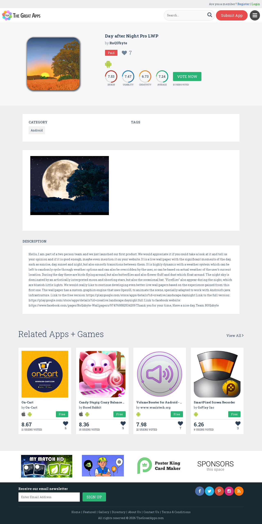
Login (256, 4)
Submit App (232, 15)
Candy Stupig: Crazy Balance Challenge (108, 402)
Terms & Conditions (176, 512)
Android (37, 130)
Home (75, 512)
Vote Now (187, 76)
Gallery (103, 512)
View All (234, 335)
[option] (70, 186)
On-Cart (27, 402)
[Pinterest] (219, 491)
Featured (89, 512)
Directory (118, 512)
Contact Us (151, 512)
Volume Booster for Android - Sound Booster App (171, 402)
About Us (134, 512)
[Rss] (239, 491)
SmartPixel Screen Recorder (214, 402)
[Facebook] (199, 491)
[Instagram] (229, 491)
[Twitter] (209, 491)
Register (243, 4)
